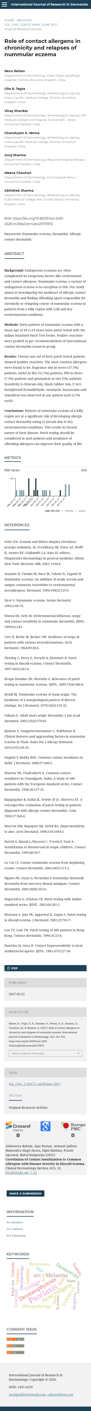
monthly (69, 510)
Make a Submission (25, 1193)
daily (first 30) (52, 510)
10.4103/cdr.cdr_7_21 (21, 1172)
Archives (24, 20)
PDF (14, 968)
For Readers (15, 1222)
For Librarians (16, 1236)
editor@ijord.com (60, 1394)
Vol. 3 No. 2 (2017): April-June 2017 (30, 24)
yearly (82, 510)
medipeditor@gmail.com (27, 1394)
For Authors (15, 1229)
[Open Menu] (4, 4)
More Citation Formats (28, 1053)
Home (9, 20)
